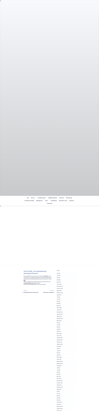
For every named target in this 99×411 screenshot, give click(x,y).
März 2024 (59, 331)
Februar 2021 (59, 402)
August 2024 (59, 320)
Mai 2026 (58, 277)
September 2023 (60, 344)
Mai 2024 (58, 327)
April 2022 (58, 374)
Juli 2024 (58, 322)
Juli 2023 (58, 348)
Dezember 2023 (60, 337)
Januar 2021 (59, 404)
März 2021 (59, 400)
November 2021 (60, 382)
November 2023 (60, 339)
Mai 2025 (58, 301)
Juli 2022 (58, 367)
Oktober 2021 (59, 385)
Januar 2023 (59, 359)
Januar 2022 (59, 378)
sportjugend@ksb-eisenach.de (30, 283)
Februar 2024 (59, 333)
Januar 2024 (59, 335)
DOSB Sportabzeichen (52, 197)
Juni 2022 (58, 369)
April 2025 (58, 303)
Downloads (61, 197)
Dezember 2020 (60, 406)
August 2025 (59, 294)
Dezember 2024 (60, 312)
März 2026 (59, 281)
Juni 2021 (58, 393)
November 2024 (60, 314)
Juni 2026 (58, 275)
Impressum (71, 200)
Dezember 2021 (60, 380)
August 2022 (59, 365)
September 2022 (60, 363)
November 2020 (60, 408)
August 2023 (59, 346)
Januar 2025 (59, 309)
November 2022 (60, 361)
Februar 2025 (59, 307)
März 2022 (59, 376)
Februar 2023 (59, 357)
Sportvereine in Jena (63, 200)
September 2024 (60, 318)
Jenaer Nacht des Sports (29, 200)
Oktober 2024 (59, 316)
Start (28, 197)
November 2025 (60, 288)
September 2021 (60, 387)
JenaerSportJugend (41, 197)
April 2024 (58, 329)
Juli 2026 (58, 273)
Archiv (46, 200)
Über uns (33, 197)
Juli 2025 (58, 297)
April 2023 (58, 354)
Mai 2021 (58, 395)
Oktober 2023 (59, 342)
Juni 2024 (58, 324)
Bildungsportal (39, 200)
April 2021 (58, 397)
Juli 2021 (58, 391)
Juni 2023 (58, 350)
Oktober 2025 (59, 290)
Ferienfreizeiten (54, 200)
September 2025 (60, 292)
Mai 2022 (58, 372)
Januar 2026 (59, 284)
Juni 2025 (58, 299)
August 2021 (59, 389)
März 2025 (59, 305)
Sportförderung (69, 197)
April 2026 (58, 279)
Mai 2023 (58, 352)
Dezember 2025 (60, 286)
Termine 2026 (49, 203)
